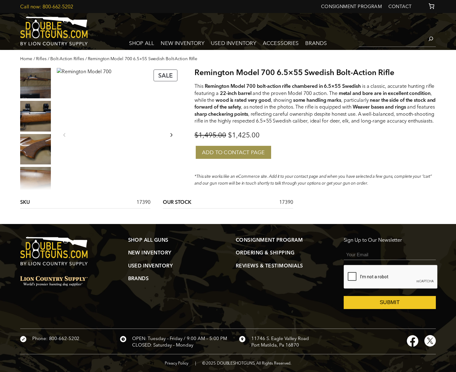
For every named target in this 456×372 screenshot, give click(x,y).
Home (26, 58)
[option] (35, 116)
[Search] (428, 38)
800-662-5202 (57, 6)
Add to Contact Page (233, 152)
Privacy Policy (177, 363)
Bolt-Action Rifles (67, 58)
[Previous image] (64, 135)
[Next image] (171, 135)
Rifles (41, 58)
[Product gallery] (118, 129)
